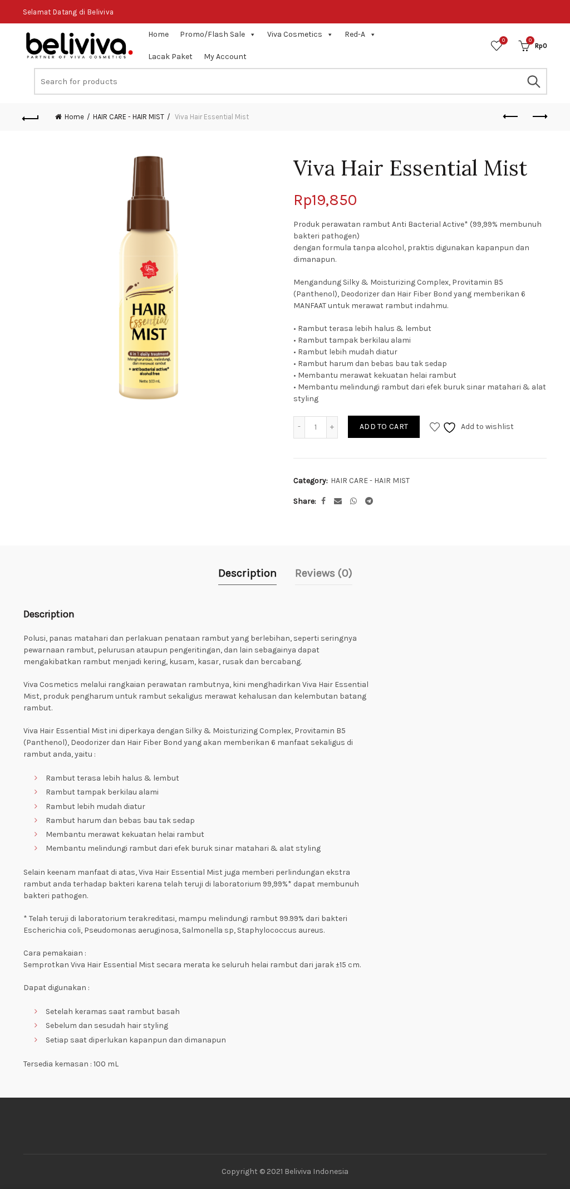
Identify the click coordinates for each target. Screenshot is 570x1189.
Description (247, 573)
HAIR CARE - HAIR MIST (128, 117)
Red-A (355, 34)
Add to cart (384, 426)
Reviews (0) (323, 573)
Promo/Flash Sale (212, 34)
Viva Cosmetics (294, 34)
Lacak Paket (170, 56)
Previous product (511, 117)
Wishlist (503, 40)
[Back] (31, 117)
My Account (225, 56)
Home (158, 34)
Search (533, 81)
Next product (539, 117)
